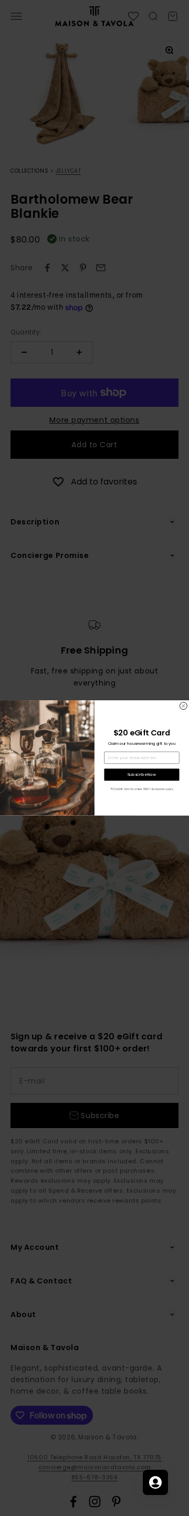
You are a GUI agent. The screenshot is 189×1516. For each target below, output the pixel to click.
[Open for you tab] (155, 1482)
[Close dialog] (183, 706)
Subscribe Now (142, 774)
